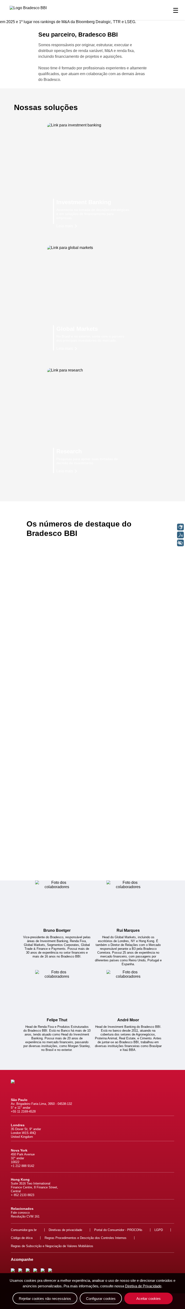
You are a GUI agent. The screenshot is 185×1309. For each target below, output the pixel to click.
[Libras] (180, 527)
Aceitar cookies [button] (148, 1298)
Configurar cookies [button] (101, 1298)
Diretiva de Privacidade (143, 1286)
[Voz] (180, 535)
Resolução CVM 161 (25, 1216)
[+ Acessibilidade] (180, 543)
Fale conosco (20, 1212)
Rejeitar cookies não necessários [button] (45, 1298)
